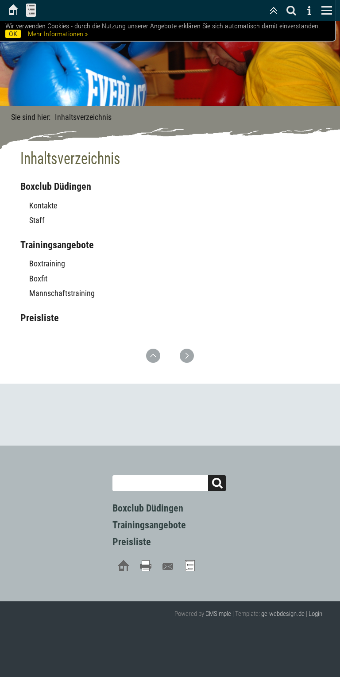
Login (315, 614)
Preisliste (39, 317)
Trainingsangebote (57, 244)
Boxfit (38, 278)
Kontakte (43, 205)
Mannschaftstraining (62, 293)
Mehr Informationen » (58, 34)
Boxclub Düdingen (55, 186)
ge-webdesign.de (283, 614)
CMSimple (218, 614)
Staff (37, 220)
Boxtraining (47, 263)
